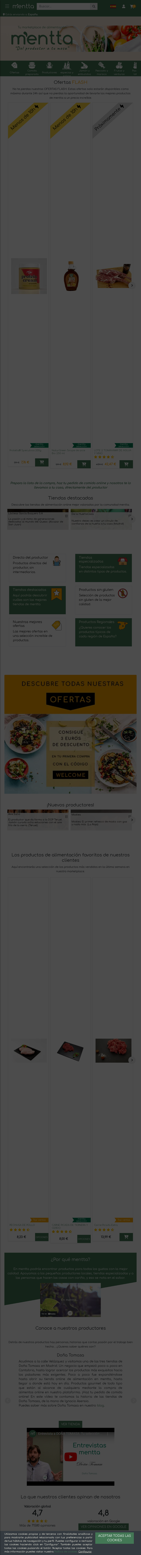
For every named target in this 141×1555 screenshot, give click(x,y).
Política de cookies (65, 1551)
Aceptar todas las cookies (114, 1538)
